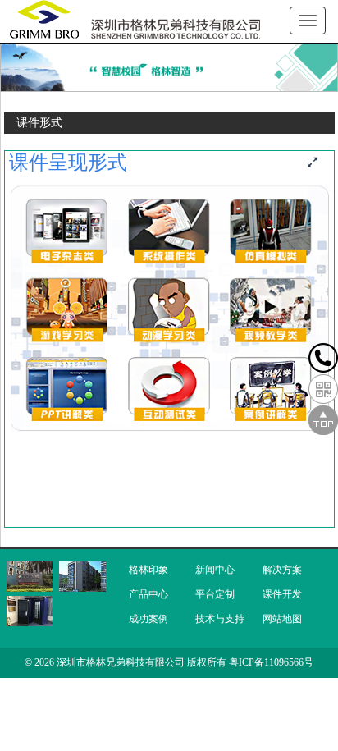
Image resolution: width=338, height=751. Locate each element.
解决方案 (282, 569)
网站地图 (282, 619)
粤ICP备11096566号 (271, 662)
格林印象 (148, 569)
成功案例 (148, 619)
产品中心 (148, 594)
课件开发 (282, 594)
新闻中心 (215, 569)
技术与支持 (219, 619)
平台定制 (215, 594)
